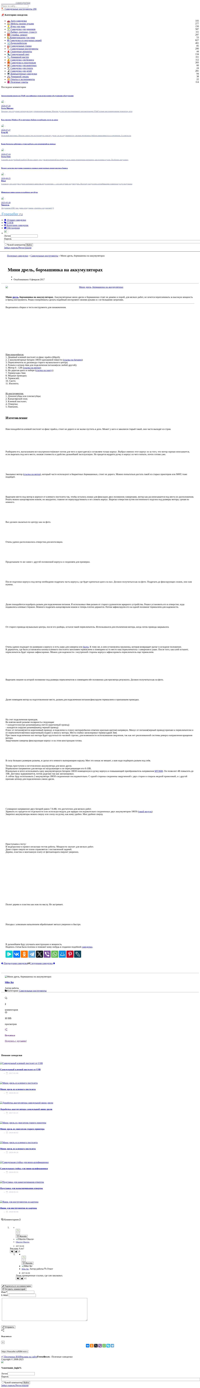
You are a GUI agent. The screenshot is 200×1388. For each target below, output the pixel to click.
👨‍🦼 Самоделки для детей (19, 71)
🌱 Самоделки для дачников (21, 29)
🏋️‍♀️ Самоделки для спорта (20, 68)
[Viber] (47, 954)
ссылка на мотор (31, 367)
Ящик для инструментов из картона (18, 1208)
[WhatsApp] (54, 954)
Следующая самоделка (41, 963)
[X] (39, 954)
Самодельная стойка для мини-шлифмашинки (24, 1168)
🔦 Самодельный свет (18, 54)
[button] (6, 233)
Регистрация (25, 247)
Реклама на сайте (28, 1356)
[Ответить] (18, 1230)
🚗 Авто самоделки (17, 21)
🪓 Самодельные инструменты (22, 48)
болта (86, 647)
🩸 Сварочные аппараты (19, 51)
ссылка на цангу (44, 370)
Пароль (7, 239)
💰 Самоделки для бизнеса (20, 60)
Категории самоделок (17, 225)
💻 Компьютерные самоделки (22, 74)
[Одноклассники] (24, 954)
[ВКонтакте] (16, 954)
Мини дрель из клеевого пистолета (18, 1089)
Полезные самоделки (17, 256)
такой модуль (145, 811)
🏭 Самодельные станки (19, 46)
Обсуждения (13, 228)
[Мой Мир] (62, 954)
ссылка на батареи (72, 360)
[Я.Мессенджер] (9, 954)
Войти (29, 245)
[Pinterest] (69, 954)
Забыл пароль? (11, 247)
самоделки (87, 947)
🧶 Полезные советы (17, 82)
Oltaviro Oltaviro (22, 1242)
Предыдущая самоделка (15, 963)
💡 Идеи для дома (16, 26)
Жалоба (23, 1236)
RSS (17, 1356)
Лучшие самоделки (16, 220)
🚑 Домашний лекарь (18, 76)
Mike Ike (9, 982)
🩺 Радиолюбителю (17, 43)
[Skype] (108, 1345)
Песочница (9, 1356)
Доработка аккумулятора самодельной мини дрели (26, 1109)
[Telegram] (31, 954)
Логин (7, 236)
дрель (15, 297)
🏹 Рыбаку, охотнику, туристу (22, 32)
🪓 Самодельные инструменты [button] (18, 9)
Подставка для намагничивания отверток (21, 1188)
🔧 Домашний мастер (18, 57)
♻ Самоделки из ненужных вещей (24, 40)
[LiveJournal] (77, 954)
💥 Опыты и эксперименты (21, 79)
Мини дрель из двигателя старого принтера (22, 1129)
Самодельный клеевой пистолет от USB (20, 1069)
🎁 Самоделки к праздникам (21, 62)
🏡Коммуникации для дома (21, 37)
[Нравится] (16, 1251)
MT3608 (159, 771)
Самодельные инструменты (44, 256)
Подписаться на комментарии (17, 1286)
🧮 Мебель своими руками (20, 23)
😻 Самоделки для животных (22, 65)
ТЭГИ (10, 222)
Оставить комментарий (14, 1289)
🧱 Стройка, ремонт (17, 35)
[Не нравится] (12, 1251)
